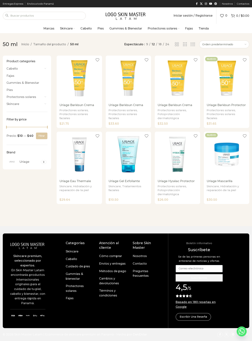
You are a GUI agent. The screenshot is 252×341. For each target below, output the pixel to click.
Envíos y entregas (112, 263)
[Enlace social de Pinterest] (215, 3)
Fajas (10, 76)
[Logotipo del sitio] (126, 15)
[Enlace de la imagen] (27, 245)
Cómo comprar (110, 256)
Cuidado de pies (78, 266)
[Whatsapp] (242, 331)
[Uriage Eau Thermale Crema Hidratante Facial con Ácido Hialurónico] (79, 154)
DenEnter (140, 334)
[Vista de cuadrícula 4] (193, 44)
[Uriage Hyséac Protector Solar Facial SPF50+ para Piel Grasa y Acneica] (177, 154)
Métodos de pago (112, 271)
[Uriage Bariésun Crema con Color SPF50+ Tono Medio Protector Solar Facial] (128, 78)
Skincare (12, 104)
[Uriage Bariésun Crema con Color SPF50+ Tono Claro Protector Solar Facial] (79, 78)
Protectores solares (21, 97)
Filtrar (42, 135)
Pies (9, 90)
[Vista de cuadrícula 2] (176, 44)
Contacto (140, 263)
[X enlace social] (201, 3)
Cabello (12, 68)
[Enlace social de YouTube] (210, 3)
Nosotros (140, 256)
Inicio (25, 44)
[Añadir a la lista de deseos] (97, 60)
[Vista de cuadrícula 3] (185, 44)
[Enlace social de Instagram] (206, 3)
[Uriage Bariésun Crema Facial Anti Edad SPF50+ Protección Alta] (177, 78)
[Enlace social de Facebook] (196, 3)
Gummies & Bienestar (22, 83)
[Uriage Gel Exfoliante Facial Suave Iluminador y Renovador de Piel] (128, 154)
